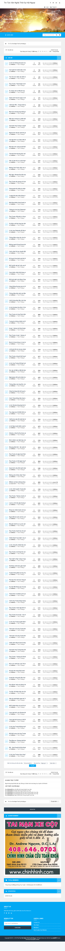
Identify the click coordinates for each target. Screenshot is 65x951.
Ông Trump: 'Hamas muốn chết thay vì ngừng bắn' (23, 496)
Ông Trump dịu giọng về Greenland (19, 181)
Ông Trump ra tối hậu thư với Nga (18, 552)
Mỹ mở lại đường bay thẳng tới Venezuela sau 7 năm (24, 111)
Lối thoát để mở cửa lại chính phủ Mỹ (19, 349)
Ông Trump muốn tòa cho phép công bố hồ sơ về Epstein (25, 531)
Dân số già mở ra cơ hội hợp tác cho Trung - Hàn (23, 160)
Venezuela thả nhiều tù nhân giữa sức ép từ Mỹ (22, 188)
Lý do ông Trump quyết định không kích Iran (21, 621)
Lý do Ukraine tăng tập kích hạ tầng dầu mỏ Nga (23, 405)
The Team (36, 925)
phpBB (54, 938)
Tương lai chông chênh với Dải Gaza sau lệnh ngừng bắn (25, 321)
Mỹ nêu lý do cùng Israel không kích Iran (20, 146)
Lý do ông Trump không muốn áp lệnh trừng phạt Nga (24, 726)
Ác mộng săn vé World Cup (17, 91)
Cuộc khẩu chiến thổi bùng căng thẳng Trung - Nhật (24, 272)
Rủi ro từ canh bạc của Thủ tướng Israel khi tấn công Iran (25, 663)
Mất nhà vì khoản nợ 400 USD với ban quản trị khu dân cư (25, 118)
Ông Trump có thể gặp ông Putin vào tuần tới (22, 461)
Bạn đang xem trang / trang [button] (28, 51)
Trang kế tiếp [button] (55, 51)
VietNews (13, 64)
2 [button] (40, 51)
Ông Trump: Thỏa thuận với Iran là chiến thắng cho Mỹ (24, 84)
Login (47, 7)
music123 (13, 483)
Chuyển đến (54, 801)
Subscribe (18, 927)
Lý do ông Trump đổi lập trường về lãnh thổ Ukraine (24, 363)
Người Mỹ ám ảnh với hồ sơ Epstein (19, 517)
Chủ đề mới (10, 50)
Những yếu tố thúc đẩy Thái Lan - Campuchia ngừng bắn (25, 475)
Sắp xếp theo (37, 763)
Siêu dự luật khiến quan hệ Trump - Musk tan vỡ (22, 698)
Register (54, 7)
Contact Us (37, 922)
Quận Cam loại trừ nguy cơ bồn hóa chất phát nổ (23, 98)
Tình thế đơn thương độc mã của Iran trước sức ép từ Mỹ (25, 153)
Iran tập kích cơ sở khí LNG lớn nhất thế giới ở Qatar (23, 139)
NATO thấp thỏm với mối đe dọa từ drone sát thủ (23, 705)
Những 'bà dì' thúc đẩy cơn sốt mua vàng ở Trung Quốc (25, 167)
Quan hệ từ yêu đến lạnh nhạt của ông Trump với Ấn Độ (25, 468)
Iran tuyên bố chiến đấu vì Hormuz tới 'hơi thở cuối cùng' (25, 70)
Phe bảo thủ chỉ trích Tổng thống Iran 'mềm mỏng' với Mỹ (25, 580)
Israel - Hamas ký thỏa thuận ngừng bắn (20, 328)
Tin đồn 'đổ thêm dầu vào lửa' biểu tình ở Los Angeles (24, 691)
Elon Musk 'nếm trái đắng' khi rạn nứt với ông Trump (24, 684)
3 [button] (42, 51)
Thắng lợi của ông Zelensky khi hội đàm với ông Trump (25, 209)
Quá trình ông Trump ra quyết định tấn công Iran (23, 125)
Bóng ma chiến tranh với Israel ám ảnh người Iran (23, 510)
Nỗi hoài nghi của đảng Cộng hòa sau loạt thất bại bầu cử (25, 279)
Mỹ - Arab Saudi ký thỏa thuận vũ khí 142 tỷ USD (23, 747)
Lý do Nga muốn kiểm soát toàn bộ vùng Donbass (23, 426)
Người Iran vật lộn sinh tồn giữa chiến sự (20, 132)
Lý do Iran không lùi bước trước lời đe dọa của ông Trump (25, 63)
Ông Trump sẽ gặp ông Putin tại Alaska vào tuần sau (24, 454)
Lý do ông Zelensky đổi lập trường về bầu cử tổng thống (25, 230)
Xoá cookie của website (40, 930)
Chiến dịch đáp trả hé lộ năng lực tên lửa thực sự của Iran (25, 642)
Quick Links (10, 35)
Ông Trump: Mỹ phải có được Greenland (20, 216)
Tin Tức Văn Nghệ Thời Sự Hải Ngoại (19, 3)
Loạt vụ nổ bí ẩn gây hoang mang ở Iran (20, 503)
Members (36, 927)
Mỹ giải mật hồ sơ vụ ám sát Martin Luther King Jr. (23, 524)
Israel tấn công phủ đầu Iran (17, 677)
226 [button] (50, 51)
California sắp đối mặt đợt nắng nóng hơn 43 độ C (23, 419)
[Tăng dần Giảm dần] (53, 763)
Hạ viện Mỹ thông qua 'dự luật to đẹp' (20, 587)
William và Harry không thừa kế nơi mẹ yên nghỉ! (23, 482)
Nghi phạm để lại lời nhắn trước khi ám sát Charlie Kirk (24, 377)
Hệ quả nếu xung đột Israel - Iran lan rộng (21, 670)
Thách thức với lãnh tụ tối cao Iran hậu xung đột (23, 594)
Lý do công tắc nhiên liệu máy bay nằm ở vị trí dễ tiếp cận (25, 545)
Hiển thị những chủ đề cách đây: (15, 763)
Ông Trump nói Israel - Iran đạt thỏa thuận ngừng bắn (24, 615)
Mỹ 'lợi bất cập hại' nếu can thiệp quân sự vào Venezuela (25, 265)
